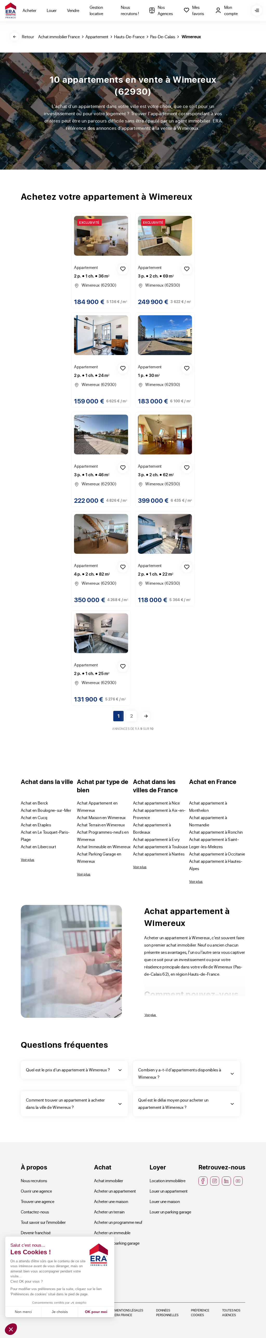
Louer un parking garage (170, 1211)
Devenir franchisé (36, 1232)
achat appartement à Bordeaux (152, 828)
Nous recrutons (34, 1180)
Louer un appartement (169, 1191)
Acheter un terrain (109, 1211)
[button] (11, 1329)
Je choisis (60, 1312)
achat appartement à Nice (156, 803)
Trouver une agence (37, 1201)
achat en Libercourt (38, 846)
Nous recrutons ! (130, 10)
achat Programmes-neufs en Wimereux (103, 835)
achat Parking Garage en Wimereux (99, 857)
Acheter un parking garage (116, 1243)
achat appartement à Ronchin (216, 832)
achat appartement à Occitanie (217, 854)
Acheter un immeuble (112, 1232)
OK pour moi (96, 1312)
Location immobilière (167, 1180)
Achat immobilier (108, 1180)
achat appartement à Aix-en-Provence (159, 813)
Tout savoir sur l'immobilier (43, 1222)
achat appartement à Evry (156, 839)
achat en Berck (34, 803)
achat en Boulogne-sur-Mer (46, 810)
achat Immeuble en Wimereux (104, 846)
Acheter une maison (111, 1201)
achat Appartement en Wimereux (97, 806)
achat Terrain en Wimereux (101, 824)
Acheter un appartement (115, 1191)
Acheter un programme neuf (118, 1222)
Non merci (23, 1312)
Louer (52, 10)
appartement (96, 36)
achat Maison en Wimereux (101, 817)
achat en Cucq (34, 817)
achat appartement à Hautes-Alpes (216, 864)
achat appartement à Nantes (158, 854)
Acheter (29, 10)
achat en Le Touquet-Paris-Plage (45, 835)
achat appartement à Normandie (208, 821)
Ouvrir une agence (36, 1191)
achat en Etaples (36, 824)
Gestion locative (96, 10)
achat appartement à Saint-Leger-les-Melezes (214, 843)
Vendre (73, 10)
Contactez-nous (35, 1211)
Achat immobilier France (59, 36)
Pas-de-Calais (162, 36)
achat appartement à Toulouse (160, 846)
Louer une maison (165, 1201)
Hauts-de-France (129, 36)
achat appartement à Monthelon (208, 806)
